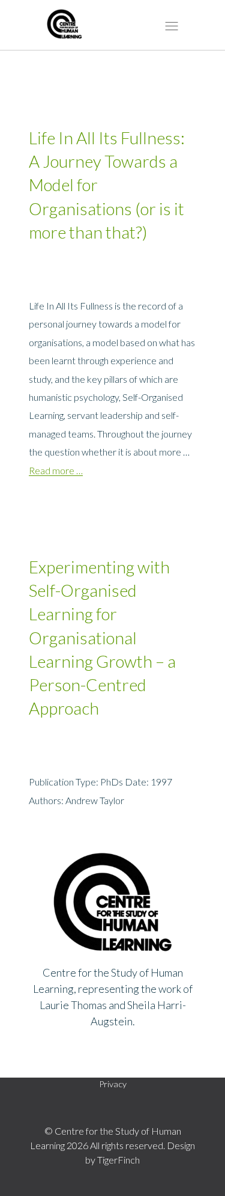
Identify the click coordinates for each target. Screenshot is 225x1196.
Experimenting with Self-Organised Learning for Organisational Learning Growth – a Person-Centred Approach (102, 637)
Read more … (56, 470)
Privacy (113, 1084)
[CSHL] (64, 27)
